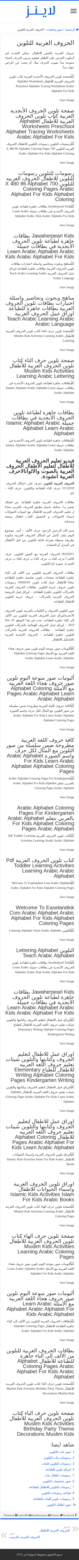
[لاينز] (39, 10)
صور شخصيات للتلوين (57, 1481)
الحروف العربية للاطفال (55, 1529)
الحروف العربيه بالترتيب (24, 1535)
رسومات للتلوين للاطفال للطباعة (50, 1487)
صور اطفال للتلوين (59, 1504)
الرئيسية (70, 29)
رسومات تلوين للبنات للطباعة (52, 1499)
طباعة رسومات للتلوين (56, 1493)
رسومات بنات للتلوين (57, 1457)
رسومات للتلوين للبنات (56, 1463)
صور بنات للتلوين (60, 1451)
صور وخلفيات (54, 29)
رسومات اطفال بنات (58, 1475)
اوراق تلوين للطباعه (58, 1469)
